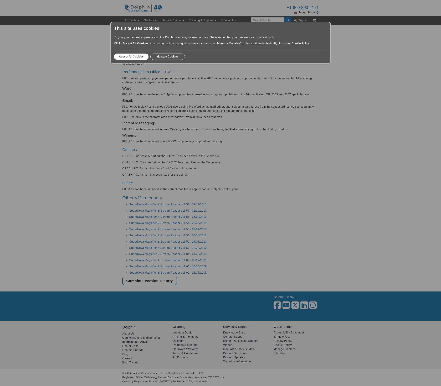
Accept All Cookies (131, 56)
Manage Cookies (167, 56)
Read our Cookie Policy (294, 43)
